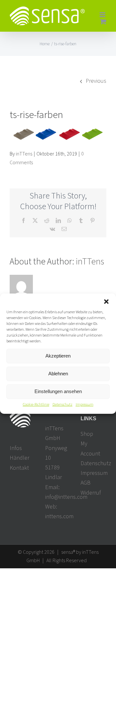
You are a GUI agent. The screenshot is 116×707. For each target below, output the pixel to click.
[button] (106, 301)
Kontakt (19, 468)
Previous (96, 81)
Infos (16, 448)
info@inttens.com (66, 497)
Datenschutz (62, 404)
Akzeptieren (58, 356)
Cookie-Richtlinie (36, 404)
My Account (90, 448)
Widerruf (91, 493)
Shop (87, 434)
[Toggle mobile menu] (103, 14)
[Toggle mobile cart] (103, 21)
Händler (19, 458)
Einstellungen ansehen (58, 391)
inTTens (24, 153)
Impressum (84, 404)
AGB (86, 483)
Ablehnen (58, 373)
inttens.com (59, 516)
